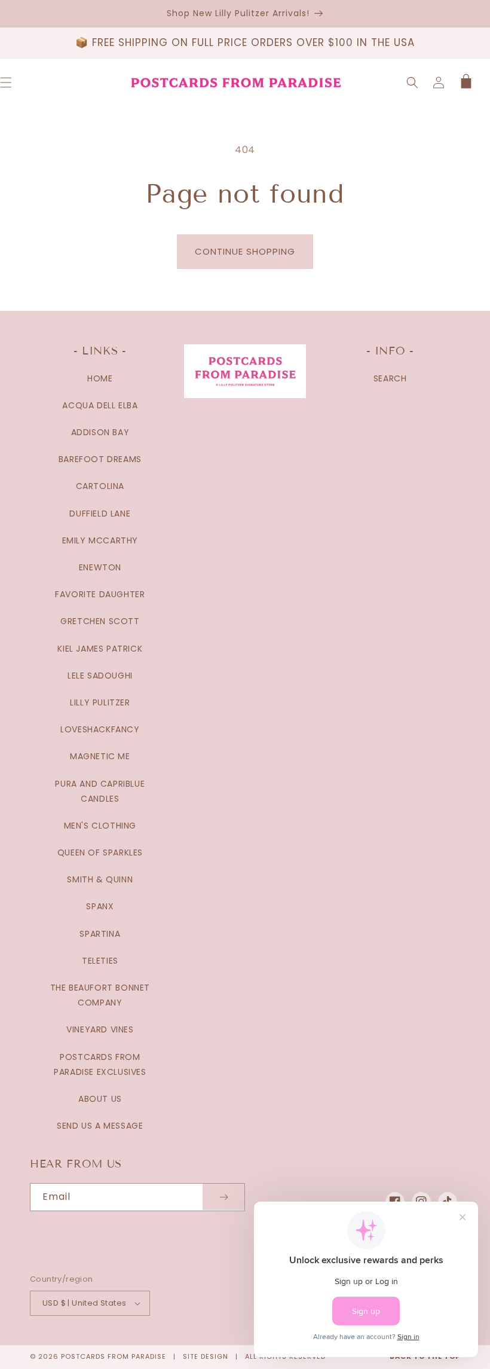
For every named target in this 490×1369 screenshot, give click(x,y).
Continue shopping (245, 251)
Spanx (100, 906)
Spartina (99, 934)
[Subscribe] (223, 1197)
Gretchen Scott (99, 621)
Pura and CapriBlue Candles (100, 791)
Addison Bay (100, 432)
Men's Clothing (100, 826)
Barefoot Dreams (100, 459)
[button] (412, 82)
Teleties (100, 961)
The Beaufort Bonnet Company (100, 995)
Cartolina (100, 486)
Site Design (205, 1356)
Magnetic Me (100, 756)
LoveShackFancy (99, 729)
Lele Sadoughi (100, 676)
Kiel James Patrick (99, 649)
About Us (100, 1099)
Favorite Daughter (100, 594)
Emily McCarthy (100, 540)
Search (390, 378)
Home (99, 378)
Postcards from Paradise (113, 1356)
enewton (100, 567)
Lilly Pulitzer (100, 702)
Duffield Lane (99, 514)
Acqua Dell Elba (99, 405)
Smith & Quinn (100, 879)
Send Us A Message (100, 1126)
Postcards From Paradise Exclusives (100, 1064)
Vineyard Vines (99, 1029)
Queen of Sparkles (100, 852)
